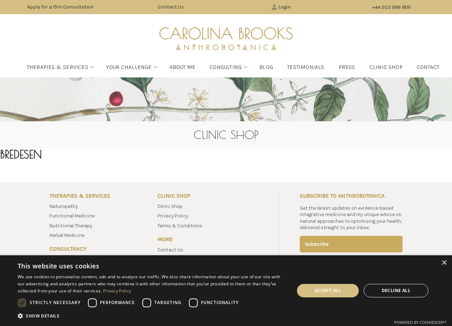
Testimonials (305, 67)
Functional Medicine (72, 216)
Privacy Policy (172, 216)
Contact (428, 67)
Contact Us (171, 7)
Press (347, 67)
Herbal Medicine (66, 235)
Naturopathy (63, 206)
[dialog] (226, 290)
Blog (266, 67)
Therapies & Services (57, 67)
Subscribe (316, 244)
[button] (152, 316)
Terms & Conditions (179, 226)
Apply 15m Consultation (60, 7)
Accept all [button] (328, 290)
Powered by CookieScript (420, 322)
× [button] (444, 263)
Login (284, 7)
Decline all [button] (396, 290)
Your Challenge (129, 67)
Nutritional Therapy (70, 226)
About (183, 67)
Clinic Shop (386, 67)
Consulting (225, 67)
